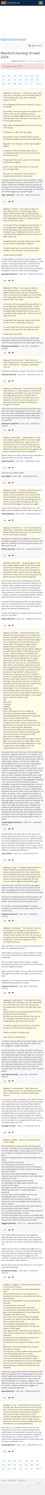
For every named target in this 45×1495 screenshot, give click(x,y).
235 (20, 76)
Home (4, 1480)
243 (26, 80)
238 (37, 76)
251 (31, 84)
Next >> (39, 84)
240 (9, 80)
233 (9, 76)
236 (26, 76)
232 (3, 76)
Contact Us (21, 1480)
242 (20, 80)
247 (9, 84)
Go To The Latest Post (35, 61)
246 (3, 84)
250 (26, 84)
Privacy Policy (12, 1480)
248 (14, 84)
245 (37, 80)
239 (3, 80)
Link (4, 201)
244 (31, 80)
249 (20, 84)
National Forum (13, 39)
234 (14, 76)
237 (31, 76)
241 (14, 80)
